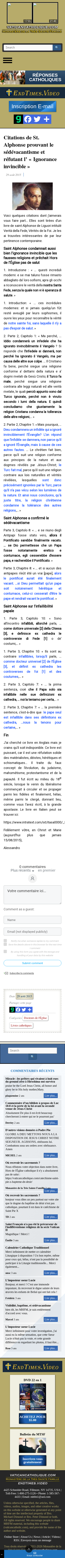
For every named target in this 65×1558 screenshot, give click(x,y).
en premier (46, 870)
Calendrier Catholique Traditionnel (27, 1247)
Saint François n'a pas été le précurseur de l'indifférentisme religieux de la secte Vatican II (32, 1227)
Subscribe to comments (22, 973)
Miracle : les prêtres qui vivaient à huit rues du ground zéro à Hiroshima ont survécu (31, 1080)
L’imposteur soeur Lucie (20, 1280)
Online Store (11, 1536)
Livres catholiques (21, 1025)
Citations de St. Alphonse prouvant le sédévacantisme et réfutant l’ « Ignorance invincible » (30, 151)
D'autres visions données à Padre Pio (27, 1130)
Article (46, 1536)
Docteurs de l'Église (35, 1018)
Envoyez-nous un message (36, 1540)
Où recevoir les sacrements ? (22, 1162)
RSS (16, 1540)
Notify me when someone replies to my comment (35, 941)
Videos (56, 1536)
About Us (26, 1536)
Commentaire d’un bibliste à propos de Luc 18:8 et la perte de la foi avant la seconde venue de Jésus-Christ (32, 1105)
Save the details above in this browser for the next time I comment (34, 946)
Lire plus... (51, 1095)
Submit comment (32, 963)
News (37, 1536)
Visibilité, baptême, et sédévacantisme (28, 1305)
